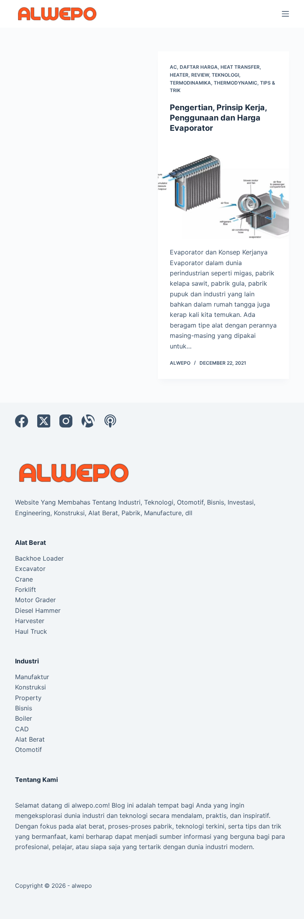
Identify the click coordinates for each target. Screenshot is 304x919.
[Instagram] (65, 420)
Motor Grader (35, 600)
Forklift (25, 589)
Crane (24, 579)
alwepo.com (90, 805)
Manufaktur (32, 677)
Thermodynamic (235, 83)
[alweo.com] (74, 472)
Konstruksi (30, 687)
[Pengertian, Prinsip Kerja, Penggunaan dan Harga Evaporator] (223, 190)
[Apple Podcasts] (110, 420)
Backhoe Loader (39, 558)
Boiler (23, 718)
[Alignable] (88, 420)
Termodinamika (190, 83)
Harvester (29, 621)
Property (28, 698)
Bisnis (23, 708)
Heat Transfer (240, 67)
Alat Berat (30, 739)
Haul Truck (31, 631)
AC (173, 67)
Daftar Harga (199, 67)
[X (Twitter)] (43, 420)
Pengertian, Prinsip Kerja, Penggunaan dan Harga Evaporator (218, 118)
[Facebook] (21, 420)
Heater (179, 75)
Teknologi (225, 75)
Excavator (30, 568)
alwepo (82, 885)
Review (200, 75)
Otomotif (28, 749)
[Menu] (285, 13)
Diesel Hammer (38, 610)
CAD (22, 729)
